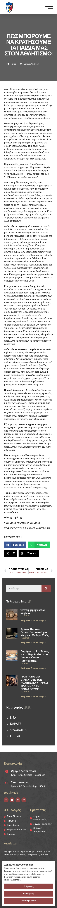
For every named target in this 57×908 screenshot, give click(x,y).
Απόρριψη (28, 893)
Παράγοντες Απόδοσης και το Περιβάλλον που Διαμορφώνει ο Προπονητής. (35, 656)
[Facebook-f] (6, 799)
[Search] (46, 588)
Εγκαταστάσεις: (20, 782)
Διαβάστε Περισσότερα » (33, 621)
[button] (15, 545)
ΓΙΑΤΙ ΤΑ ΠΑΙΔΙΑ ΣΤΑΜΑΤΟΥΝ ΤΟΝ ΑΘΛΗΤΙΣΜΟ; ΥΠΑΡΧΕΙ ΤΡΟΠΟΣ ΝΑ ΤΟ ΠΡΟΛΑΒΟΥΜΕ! (34, 683)
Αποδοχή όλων (28, 900)
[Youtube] (12, 799)
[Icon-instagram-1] (18, 799)
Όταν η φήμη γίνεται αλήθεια (33, 611)
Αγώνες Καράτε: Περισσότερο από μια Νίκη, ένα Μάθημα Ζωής (35, 632)
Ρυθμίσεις (29, 886)
